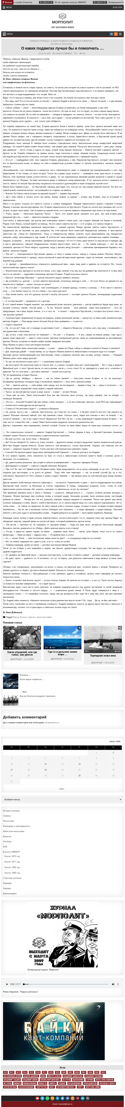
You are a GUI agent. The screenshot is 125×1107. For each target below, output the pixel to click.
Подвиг (62, 1083)
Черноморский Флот (66, 1087)
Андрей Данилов (31, 1076)
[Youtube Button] (37, 1098)
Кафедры (7, 883)
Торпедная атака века (103, 655)
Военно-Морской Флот (50, 1079)
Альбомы (7, 841)
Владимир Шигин (30, 1079)
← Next (23, 692)
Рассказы (67, 44)
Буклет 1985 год (12, 867)
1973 (18, 1072)
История (7, 1083)
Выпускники (78, 1079)
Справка (7, 816)
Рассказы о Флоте (107, 1083)
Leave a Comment (63, 53)
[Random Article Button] (78, 1098)
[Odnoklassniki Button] (116, 34)
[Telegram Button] (62, 1098)
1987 (84, 1072)
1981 (64, 1072)
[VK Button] (111, 34)
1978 (51, 1072)
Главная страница (39, 41)
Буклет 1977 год (12, 862)
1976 (38, 1072)
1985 (77, 1072)
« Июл (61, 789)
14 (79, 764)
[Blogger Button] (52, 1098)
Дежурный (16, 659)
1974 (25, 1072)
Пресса (57, 44)
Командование (29, 1083)
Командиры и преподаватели (16, 826)
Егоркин (89, 1079)
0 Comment (34, 648)
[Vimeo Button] (42, 1098)
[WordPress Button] (57, 1098)
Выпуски (7, 836)
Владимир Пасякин (93, 1076)
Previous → (25, 675)
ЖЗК (5, 847)
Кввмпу (17, 1083)
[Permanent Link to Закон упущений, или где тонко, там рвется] (22, 638)
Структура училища (12, 878)
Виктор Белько (20, 617)
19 (46, 770)
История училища (11, 811)
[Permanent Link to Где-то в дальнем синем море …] (62, 637)
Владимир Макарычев (72, 1076)
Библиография (9, 893)
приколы (32, 617)
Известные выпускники (13, 831)
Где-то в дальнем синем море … (62, 653)
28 (79, 776)
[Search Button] (120, 34)
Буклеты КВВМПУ (11, 852)
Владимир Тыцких (12, 1079)
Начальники (8, 821)
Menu (9, 7)
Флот (52, 1087)
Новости (42, 1083)
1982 (70, 1072)
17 (12, 770)
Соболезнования (26, 1087)
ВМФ (43, 1076)
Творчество (41, 1087)
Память (52, 1083)
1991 (96, 1072)
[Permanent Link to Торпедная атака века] (103, 639)
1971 (5, 1072)
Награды (7, 888)
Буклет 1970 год (12, 856)
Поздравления (74, 1083)
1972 (12, 1072)
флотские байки (44, 617)
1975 (31, 1072)
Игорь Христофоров (104, 1079)
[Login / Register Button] (83, 1098)
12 (46, 764)
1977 (44, 1072)
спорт (80, 1087)
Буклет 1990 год (12, 873)
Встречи (66, 1079)
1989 (90, 1072)
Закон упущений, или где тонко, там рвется (22, 653)
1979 (57, 1072)
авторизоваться (52, 722)
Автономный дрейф (12, 1076)
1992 (103, 1072)
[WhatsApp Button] (47, 1098)
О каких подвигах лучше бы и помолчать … (62, 48)
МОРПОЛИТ (62, 22)
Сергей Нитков (10, 1087)
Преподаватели (90, 1083)
